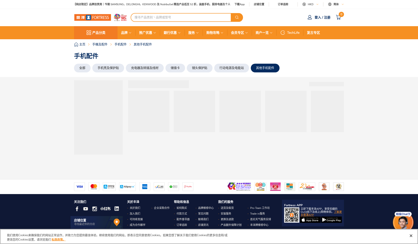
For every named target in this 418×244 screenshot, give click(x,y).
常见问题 (203, 213)
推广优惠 (145, 33)
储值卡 (175, 68)
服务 (191, 33)
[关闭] (411, 236)
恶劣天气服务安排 (260, 219)
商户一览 (262, 33)
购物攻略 (212, 33)
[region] (209, 236)
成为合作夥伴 (137, 225)
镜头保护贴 (199, 68)
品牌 (124, 33)
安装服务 (226, 213)
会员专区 (237, 33)
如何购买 (182, 208)
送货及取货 (227, 208)
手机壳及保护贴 (108, 68)
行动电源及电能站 (231, 68)
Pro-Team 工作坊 (260, 208)
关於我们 (135, 208)
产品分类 (98, 33)
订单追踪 (283, 4)
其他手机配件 (265, 68)
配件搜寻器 (183, 219)
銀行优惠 (170, 33)
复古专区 (313, 33)
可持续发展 (136, 219)
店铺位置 (259, 4)
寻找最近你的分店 (84, 224)
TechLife (293, 33)
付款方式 (182, 213)
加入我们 (135, 213)
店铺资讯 (203, 225)
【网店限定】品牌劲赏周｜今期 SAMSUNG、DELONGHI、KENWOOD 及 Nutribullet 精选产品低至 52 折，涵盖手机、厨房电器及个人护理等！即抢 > (158, 4)
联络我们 (203, 219)
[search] (237, 17)
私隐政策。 (59, 239)
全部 (82, 68)
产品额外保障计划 (231, 225)
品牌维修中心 (206, 208)
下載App (239, 4)
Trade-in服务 (257, 213)
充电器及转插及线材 (144, 68)
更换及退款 (227, 219)
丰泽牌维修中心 (259, 225)
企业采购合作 (162, 208)
